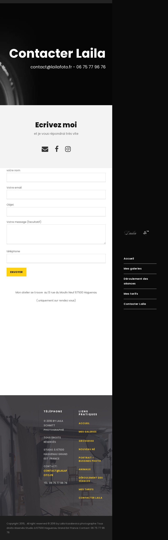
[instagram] (68, 149)
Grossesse (86, 441)
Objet (10, 205)
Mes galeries (133, 268)
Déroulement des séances (136, 281)
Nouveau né (87, 449)
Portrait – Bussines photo (90, 459)
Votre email (14, 187)
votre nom (13, 170)
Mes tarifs (131, 294)
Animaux (85, 469)
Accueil (129, 258)
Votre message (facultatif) (24, 222)
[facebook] (57, 149)
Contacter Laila (135, 304)
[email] (45, 149)
